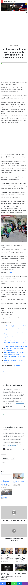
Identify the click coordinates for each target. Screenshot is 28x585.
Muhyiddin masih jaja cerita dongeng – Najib (15, 326)
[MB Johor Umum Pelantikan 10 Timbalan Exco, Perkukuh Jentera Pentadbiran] (21, 567)
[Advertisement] (14, 29)
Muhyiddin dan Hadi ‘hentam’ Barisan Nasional (15, 346)
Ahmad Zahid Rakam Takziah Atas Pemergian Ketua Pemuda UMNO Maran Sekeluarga (7, 574)
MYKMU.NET (17, 365)
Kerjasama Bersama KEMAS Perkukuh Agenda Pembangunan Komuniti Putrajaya (7, 558)
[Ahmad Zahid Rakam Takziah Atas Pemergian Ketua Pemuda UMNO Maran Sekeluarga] (7, 567)
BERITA (16, 45)
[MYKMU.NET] (14, 7)
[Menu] (2, 12)
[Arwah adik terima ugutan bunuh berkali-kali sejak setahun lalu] (18, 476)
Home (12, 45)
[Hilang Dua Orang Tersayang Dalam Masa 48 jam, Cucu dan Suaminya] (6, 476)
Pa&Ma (10, 272)
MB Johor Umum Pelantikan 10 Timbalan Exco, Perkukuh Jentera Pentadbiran (21, 574)
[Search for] (26, 12)
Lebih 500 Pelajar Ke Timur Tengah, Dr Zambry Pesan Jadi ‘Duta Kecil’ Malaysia (20, 558)
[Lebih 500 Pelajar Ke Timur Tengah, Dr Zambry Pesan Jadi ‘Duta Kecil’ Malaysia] (21, 551)
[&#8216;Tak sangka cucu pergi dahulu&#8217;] (6, 492)
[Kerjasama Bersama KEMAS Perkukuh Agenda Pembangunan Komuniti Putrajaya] (7, 551)
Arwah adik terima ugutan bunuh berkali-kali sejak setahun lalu (18, 481)
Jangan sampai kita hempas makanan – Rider (15, 340)
